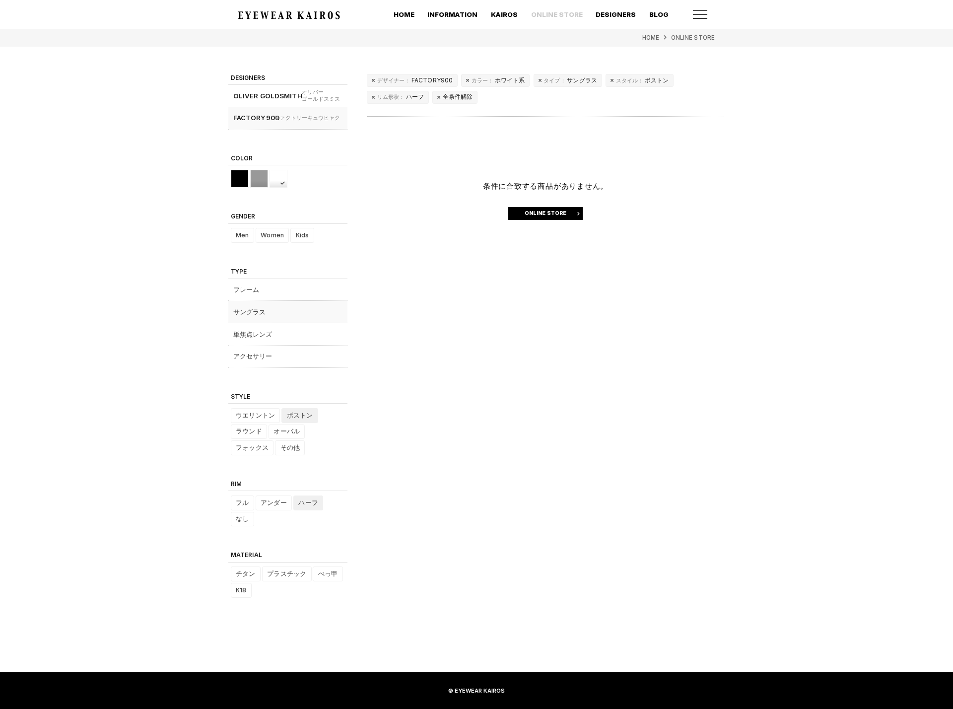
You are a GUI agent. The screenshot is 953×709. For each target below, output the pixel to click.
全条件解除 (458, 96)
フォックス (252, 447)
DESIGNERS (616, 14)
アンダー (274, 502)
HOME (404, 14)
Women (272, 235)
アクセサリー (252, 356)
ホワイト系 (498, 80)
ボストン (642, 80)
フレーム (246, 289)
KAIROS (504, 14)
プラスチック (286, 573)
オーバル (286, 431)
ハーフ (400, 96)
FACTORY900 (415, 80)
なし (242, 518)
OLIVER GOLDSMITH (286, 95)
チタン (245, 573)
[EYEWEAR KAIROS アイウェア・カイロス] (289, 15)
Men (242, 235)
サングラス (570, 80)
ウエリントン (255, 415)
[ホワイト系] (278, 179)
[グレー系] (259, 179)
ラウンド (249, 431)
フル (242, 502)
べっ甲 (328, 573)
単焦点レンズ (252, 334)
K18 (241, 590)
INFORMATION (452, 14)
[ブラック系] (240, 179)
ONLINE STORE (693, 37)
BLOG (659, 14)
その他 (290, 447)
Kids (302, 235)
